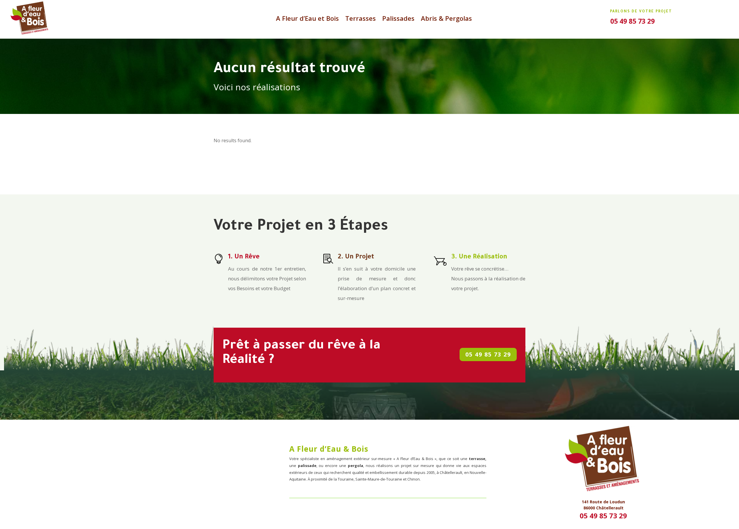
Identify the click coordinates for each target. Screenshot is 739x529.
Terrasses (360, 19)
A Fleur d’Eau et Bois (307, 19)
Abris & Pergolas (446, 19)
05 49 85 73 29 (488, 354)
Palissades (398, 19)
